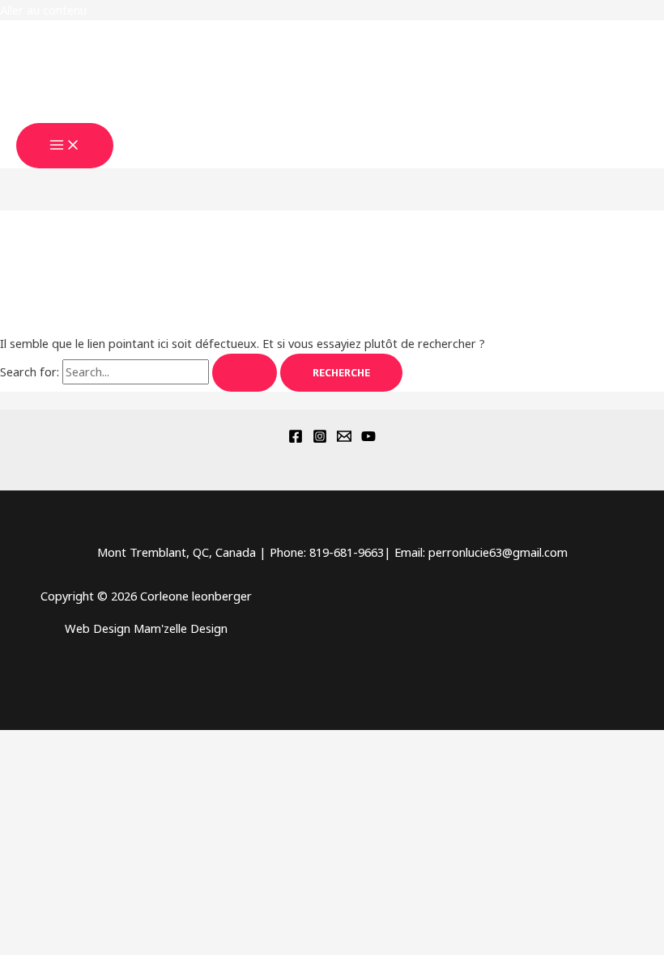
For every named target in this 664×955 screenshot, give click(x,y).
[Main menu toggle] (64, 145)
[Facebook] (295, 439)
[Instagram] (320, 439)
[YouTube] (368, 439)
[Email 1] (344, 439)
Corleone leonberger (104, 113)
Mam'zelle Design (181, 628)
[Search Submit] (244, 373)
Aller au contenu (43, 10)
